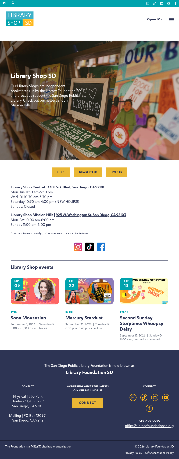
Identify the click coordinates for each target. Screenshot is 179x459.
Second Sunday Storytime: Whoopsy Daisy (141, 323)
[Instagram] (78, 247)
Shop (61, 172)
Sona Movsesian (28, 318)
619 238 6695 (149, 421)
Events (117, 172)
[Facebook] (101, 247)
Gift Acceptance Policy (159, 453)
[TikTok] (89, 247)
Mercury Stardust (84, 318)
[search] (13, 3)
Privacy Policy (133, 453)
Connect (87, 403)
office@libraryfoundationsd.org (149, 425)
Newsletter (88, 172)
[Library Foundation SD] (19, 26)
